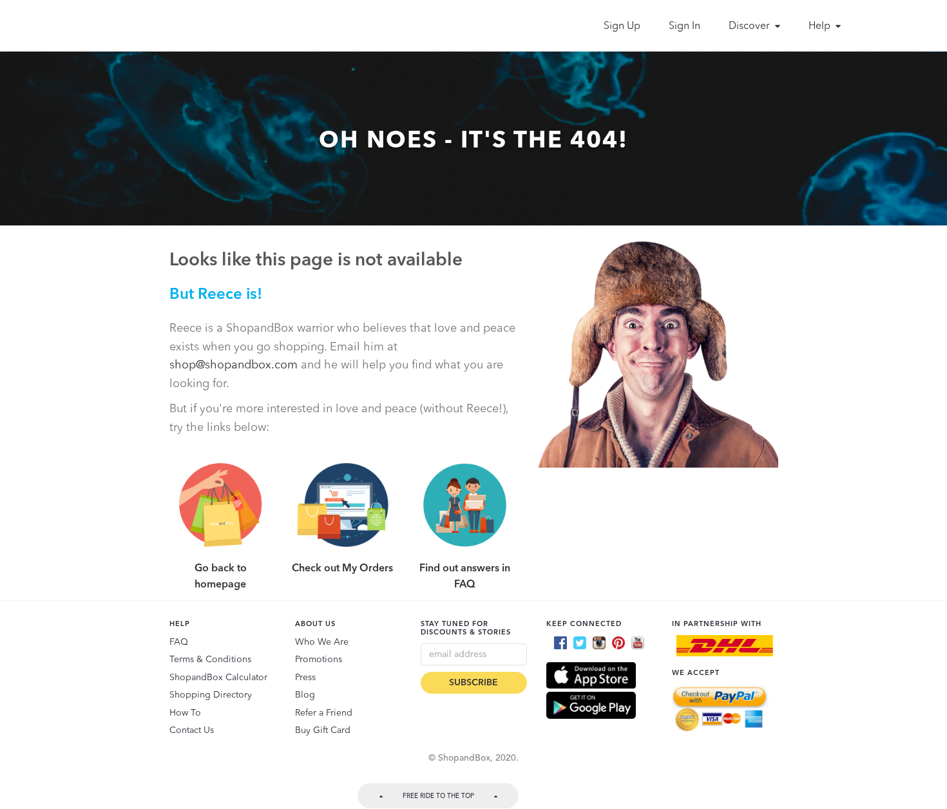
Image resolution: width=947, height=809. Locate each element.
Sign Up (622, 26)
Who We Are (322, 642)
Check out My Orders (342, 569)
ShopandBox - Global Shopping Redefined (163, 26)
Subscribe (473, 682)
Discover (750, 26)
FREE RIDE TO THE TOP (438, 796)
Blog (305, 695)
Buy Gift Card (322, 730)
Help (820, 26)
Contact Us (191, 730)
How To (185, 713)
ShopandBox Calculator (218, 677)
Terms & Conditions (210, 659)
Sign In (684, 26)
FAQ (178, 642)
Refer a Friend (323, 713)
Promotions (318, 659)
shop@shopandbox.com (233, 365)
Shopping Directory (210, 695)
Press (305, 677)
